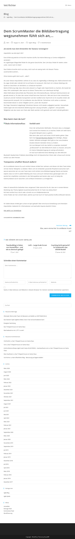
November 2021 (8, 393)
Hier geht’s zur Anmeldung (12, 210)
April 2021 (6, 418)
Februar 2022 (7, 382)
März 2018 (7, 471)
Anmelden (7, 506)
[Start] (4, 17)
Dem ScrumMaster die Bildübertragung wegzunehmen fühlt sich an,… (34, 17)
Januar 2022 (7, 386)
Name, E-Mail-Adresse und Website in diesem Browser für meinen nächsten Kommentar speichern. (36, 290)
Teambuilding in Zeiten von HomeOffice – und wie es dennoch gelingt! (14, 247)
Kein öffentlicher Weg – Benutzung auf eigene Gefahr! (27, 357)
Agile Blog (32, 43)
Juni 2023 (6, 375)
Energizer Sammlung (10, 323)
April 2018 (6, 468)
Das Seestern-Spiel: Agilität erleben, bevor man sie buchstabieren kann (24, 320)
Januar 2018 (7, 478)
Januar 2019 (7, 457)
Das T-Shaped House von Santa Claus (14, 327)
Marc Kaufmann (8, 354)
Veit (7, 43)
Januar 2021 (7, 429)
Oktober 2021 (8, 397)
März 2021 (7, 421)
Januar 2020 (7, 439)
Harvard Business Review (44, 138)
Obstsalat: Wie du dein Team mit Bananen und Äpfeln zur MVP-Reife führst (25, 316)
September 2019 (8, 446)
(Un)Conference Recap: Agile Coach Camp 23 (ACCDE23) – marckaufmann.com (26, 348)
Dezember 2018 (8, 461)
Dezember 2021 (8, 389)
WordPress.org (8, 513)
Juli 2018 (6, 464)
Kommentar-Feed (9, 511)
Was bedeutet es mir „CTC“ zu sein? (14, 330)
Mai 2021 (6, 414)
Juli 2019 (6, 450)
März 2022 (7, 379)
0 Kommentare (46, 43)
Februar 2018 (7, 475)
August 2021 (7, 404)
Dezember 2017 (8, 482)
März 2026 (7, 368)
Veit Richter (10, 5)
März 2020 (7, 436)
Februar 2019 (7, 453)
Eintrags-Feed (8, 509)
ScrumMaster (17, 217)
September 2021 (8, 400)
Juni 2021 (6, 411)
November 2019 (8, 443)
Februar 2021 (7, 425)
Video (22, 217)
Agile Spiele (7, 496)
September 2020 (8, 432)
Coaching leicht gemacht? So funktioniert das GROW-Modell (60, 247)
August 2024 (7, 372)
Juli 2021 (6, 407)
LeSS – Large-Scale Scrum (37, 245)
